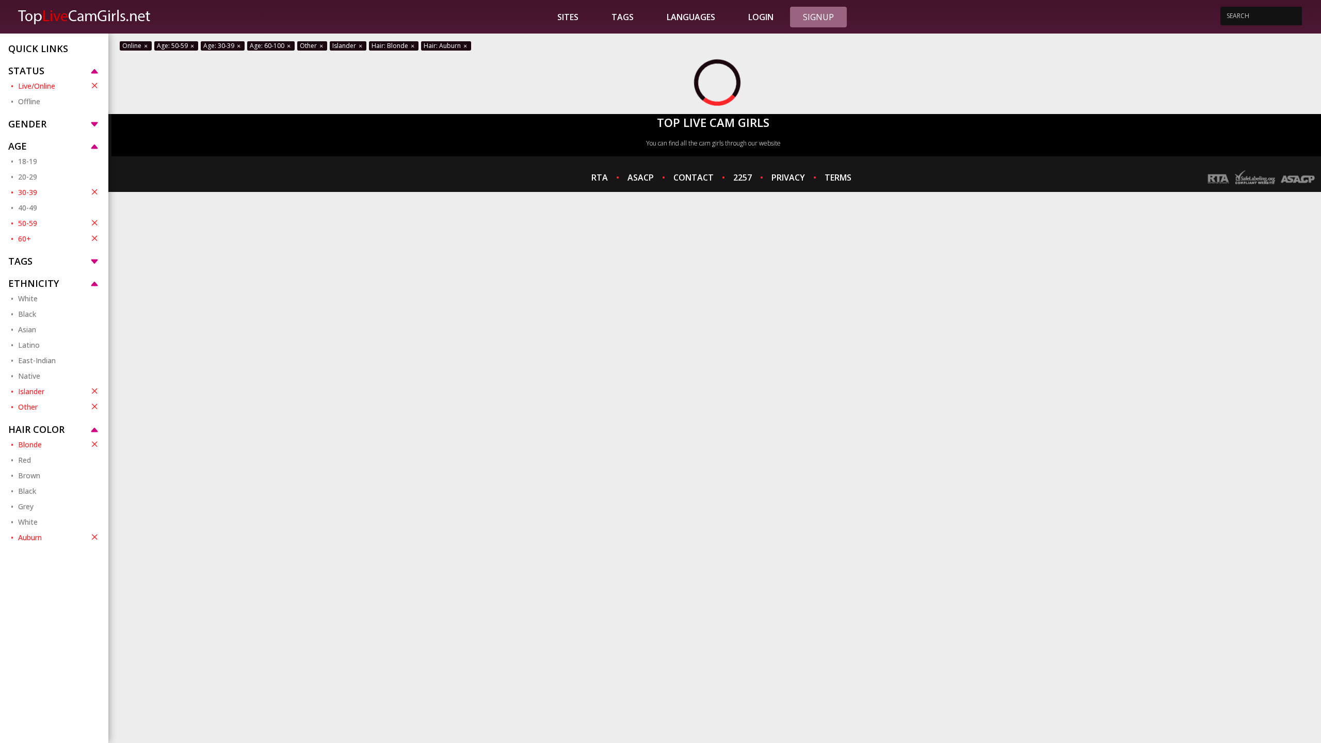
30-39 (27, 192)
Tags (622, 17)
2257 (742, 177)
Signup (818, 17)
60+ (24, 239)
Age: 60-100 (268, 45)
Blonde (30, 444)
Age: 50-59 (173, 45)
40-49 (27, 208)
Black (27, 314)
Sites (567, 17)
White (28, 298)
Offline (29, 101)
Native (29, 376)
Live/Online (36, 86)
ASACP (640, 177)
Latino (29, 345)
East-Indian (37, 360)
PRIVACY (788, 177)
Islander (31, 391)
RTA (599, 177)
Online (132, 45)
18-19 (27, 161)
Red (24, 460)
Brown (29, 475)
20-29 (27, 177)
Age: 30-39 (219, 45)
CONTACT (693, 177)
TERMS (838, 177)
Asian (27, 329)
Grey (26, 506)
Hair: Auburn (443, 45)
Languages (691, 17)
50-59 (27, 223)
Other (28, 407)
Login (761, 17)
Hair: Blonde (391, 45)
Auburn (30, 537)
